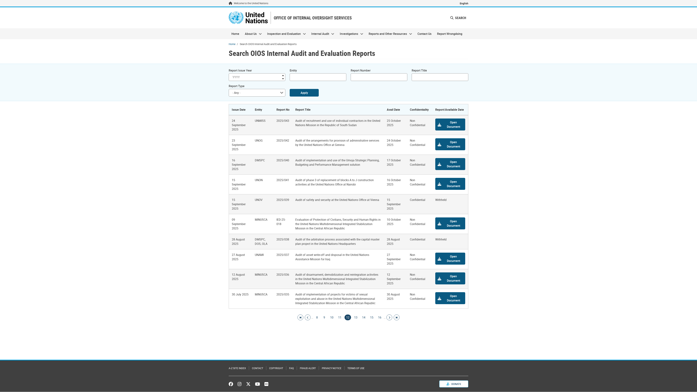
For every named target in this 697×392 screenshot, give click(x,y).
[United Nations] (248, 18)
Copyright (276, 368)
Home (235, 34)
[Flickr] (266, 384)
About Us (249, 34)
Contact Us (424, 34)
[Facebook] (232, 384)
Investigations (347, 34)
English (464, 3)
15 (371, 317)
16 (379, 317)
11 (340, 317)
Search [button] (460, 18)
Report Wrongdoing (449, 34)
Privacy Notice (331, 368)
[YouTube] (257, 384)
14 (363, 317)
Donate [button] (456, 384)
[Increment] (283, 75)
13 (355, 317)
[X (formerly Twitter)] (248, 384)
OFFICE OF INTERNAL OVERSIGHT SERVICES (313, 18)
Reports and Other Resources (386, 34)
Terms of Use (355, 368)
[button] (450, 124)
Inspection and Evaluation (282, 34)
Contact (257, 368)
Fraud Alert (308, 368)
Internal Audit (319, 34)
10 (332, 317)
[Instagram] (239, 384)
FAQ (291, 368)
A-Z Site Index (237, 368)
